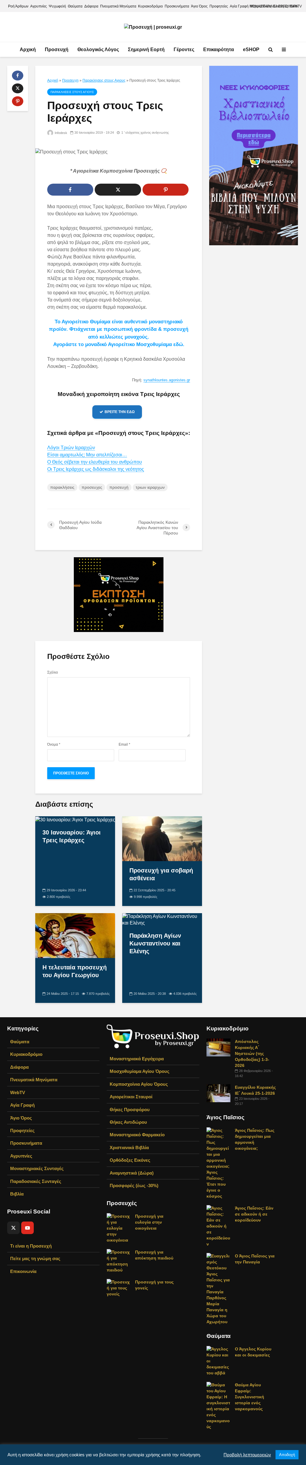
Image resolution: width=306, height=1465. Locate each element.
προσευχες (92, 487)
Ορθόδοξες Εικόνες (130, 1160)
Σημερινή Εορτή (146, 49)
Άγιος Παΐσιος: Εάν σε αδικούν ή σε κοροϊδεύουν (254, 1214)
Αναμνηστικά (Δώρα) (132, 1172)
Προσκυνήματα (177, 6)
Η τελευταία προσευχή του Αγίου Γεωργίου (74, 971)
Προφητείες (218, 6)
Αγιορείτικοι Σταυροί (131, 1096)
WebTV (17, 1092)
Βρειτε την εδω (120, 412)
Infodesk (60, 133)
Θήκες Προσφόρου (130, 1109)
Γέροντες (184, 49)
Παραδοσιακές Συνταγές (35, 1181)
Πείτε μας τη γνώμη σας (35, 1258)
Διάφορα (91, 6)
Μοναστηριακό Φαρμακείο (137, 1134)
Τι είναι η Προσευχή (31, 1245)
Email (124, 744)
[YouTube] (27, 1228)
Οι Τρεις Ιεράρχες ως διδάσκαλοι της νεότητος (95, 469)
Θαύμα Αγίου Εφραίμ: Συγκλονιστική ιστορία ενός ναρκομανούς (249, 1396)
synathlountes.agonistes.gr (166, 380)
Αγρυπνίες (38, 6)
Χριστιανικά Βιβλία (129, 1147)
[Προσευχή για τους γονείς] (119, 1287)
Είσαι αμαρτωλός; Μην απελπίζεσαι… (87, 454)
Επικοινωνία (23, 1271)
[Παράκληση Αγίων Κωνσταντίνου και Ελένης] (162, 919)
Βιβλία (17, 1193)
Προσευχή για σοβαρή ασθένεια (161, 874)
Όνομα (53, 744)
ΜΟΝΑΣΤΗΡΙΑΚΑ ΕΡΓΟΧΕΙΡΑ (274, 6)
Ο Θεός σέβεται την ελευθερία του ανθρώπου (94, 462)
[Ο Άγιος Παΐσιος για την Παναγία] (218, 1288)
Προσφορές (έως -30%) (134, 1185)
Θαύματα (75, 6)
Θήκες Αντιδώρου (128, 1122)
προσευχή (118, 487)
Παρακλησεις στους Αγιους (104, 80)
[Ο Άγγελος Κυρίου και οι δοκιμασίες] (218, 1360)
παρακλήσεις (62, 487)
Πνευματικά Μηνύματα (118, 6)
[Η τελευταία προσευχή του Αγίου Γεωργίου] (75, 935)
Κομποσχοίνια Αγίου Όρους (139, 1084)
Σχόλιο (52, 672)
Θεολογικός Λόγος (98, 49)
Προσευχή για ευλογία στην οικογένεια (149, 1222)
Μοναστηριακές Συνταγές (37, 1168)
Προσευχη (70, 80)
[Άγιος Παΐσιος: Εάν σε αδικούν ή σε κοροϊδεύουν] (218, 1225)
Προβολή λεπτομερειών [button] (247, 1454)
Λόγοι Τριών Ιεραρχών (71, 447)
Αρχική (28, 49)
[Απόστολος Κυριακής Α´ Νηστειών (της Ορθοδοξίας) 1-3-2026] (218, 1047)
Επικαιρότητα (218, 49)
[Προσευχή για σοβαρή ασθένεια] (162, 838)
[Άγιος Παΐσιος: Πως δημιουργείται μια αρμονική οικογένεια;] (218, 1163)
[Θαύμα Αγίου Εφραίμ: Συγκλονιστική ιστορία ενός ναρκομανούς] (218, 1405)
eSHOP (251, 49)
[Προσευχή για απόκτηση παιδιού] (119, 1260)
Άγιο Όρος (199, 6)
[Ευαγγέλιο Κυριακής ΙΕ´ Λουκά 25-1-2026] (218, 1093)
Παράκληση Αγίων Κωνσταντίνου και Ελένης (155, 943)
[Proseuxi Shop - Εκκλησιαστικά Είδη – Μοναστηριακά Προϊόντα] (153, 1035)
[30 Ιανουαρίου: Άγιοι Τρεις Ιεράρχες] (75, 819)
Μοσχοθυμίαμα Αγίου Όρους (139, 1071)
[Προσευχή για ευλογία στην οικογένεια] (119, 1227)
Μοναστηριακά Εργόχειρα (137, 1058)
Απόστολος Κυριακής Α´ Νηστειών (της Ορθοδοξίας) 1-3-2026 (252, 1053)
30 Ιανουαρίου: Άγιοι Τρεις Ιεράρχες (71, 836)
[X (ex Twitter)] (13, 1228)
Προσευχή (56, 49)
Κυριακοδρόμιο (150, 6)
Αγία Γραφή (239, 6)
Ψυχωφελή (57, 6)
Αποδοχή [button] (287, 1454)
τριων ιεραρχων (150, 487)
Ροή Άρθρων (18, 6)
